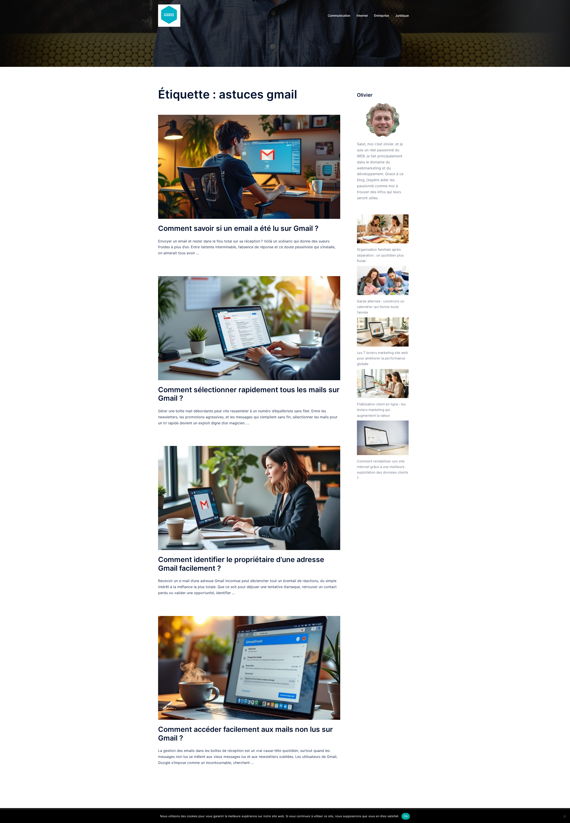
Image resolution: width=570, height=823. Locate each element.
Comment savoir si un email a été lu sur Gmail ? (238, 228)
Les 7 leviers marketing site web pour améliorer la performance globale (382, 358)
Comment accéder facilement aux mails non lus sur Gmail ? (245, 733)
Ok (406, 816)
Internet (362, 15)
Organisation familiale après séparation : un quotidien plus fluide (380, 255)
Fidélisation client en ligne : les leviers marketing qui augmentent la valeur (381, 409)
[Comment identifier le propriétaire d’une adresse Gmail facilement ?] (249, 497)
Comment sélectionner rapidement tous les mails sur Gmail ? (249, 393)
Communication (339, 15)
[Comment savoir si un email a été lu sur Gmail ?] (249, 166)
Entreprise (381, 15)
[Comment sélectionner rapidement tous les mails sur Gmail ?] (249, 328)
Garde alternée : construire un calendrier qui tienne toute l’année (380, 306)
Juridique (402, 15)
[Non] (564, 816)
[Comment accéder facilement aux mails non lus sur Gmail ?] (249, 667)
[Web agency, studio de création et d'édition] (169, 15)
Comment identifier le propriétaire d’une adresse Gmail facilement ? (241, 563)
